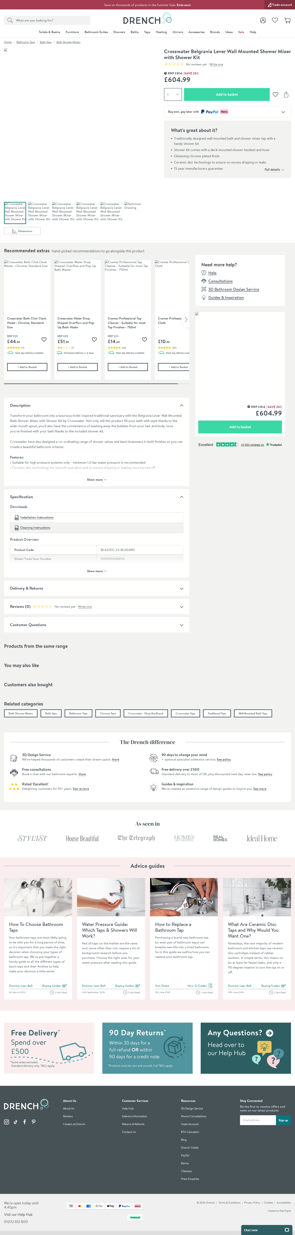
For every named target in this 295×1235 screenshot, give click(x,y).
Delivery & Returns (26, 588)
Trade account (282, 4)
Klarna (185, 1163)
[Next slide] (185, 320)
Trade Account (189, 1124)
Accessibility (284, 1202)
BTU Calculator (190, 1132)
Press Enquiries (190, 1179)
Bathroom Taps (25, 42)
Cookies (268, 1202)
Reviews (17, 606)
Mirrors (178, 32)
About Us (68, 1108)
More (115, 759)
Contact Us (129, 1132)
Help (253, 32)
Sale (241, 32)
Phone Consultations (193, 1116)
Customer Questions (28, 624)
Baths (134, 32)
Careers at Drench (74, 1124)
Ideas (229, 32)
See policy (224, 759)
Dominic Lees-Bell (21, 986)
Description (20, 405)
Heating (161, 32)
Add (32, 367)
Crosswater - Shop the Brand (145, 713)
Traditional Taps (217, 713)
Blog (184, 1140)
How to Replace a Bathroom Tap (173, 927)
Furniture (72, 32)
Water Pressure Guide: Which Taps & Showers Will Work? (109, 930)
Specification (21, 496)
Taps (147, 32)
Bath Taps (46, 42)
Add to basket (241, 94)
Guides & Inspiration (226, 297)
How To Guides (200, 986)
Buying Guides (54, 986)
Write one (216, 64)
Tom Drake (162, 986)
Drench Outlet (189, 1148)
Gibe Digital (285, 1210)
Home (8, 42)
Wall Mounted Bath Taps (253, 713)
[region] (96, 323)
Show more (95, 479)
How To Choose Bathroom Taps (36, 927)
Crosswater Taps (185, 713)
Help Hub (128, 1108)
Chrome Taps (108, 713)
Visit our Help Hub (18, 1214)
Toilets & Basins (49, 32)
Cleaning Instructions (35, 527)
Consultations (220, 281)
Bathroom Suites (96, 32)
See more (259, 788)
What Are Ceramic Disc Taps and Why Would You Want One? (253, 930)
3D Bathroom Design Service (233, 289)
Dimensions (29, 232)
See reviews (81, 788)
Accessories (196, 32)
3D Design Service (192, 1108)
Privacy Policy (252, 1202)
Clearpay (186, 1171)
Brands (215, 32)
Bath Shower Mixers (68, 42)
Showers (119, 32)
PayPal (185, 1155)
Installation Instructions (36, 517)
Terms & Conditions (229, 1202)
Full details (272, 169)
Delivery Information (134, 1116)
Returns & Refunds (133, 1124)
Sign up (283, 1120)
